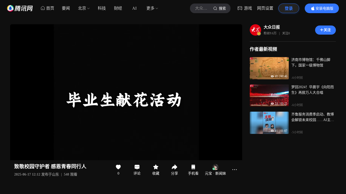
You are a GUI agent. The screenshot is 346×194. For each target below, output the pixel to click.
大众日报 (272, 27)
